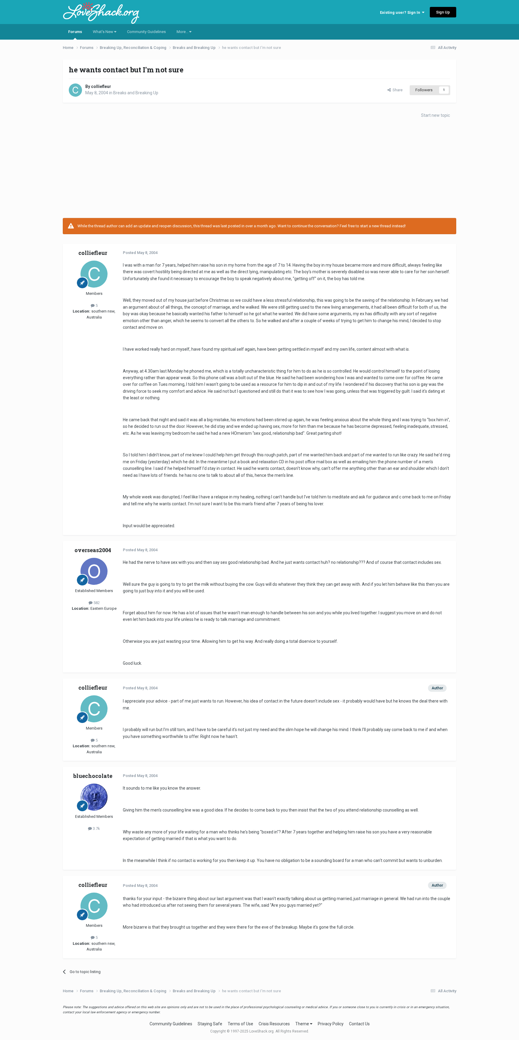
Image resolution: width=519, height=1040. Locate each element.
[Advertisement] (259, 170)
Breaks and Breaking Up (135, 92)
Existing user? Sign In (401, 12)
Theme (302, 1023)
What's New (103, 31)
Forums (75, 31)
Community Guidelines (146, 31)
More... (183, 31)
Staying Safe (210, 1023)
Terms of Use (240, 1023)
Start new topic (435, 115)
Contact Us (359, 1023)
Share (396, 90)
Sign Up (443, 12)
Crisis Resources (274, 1023)
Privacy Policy (331, 1023)
